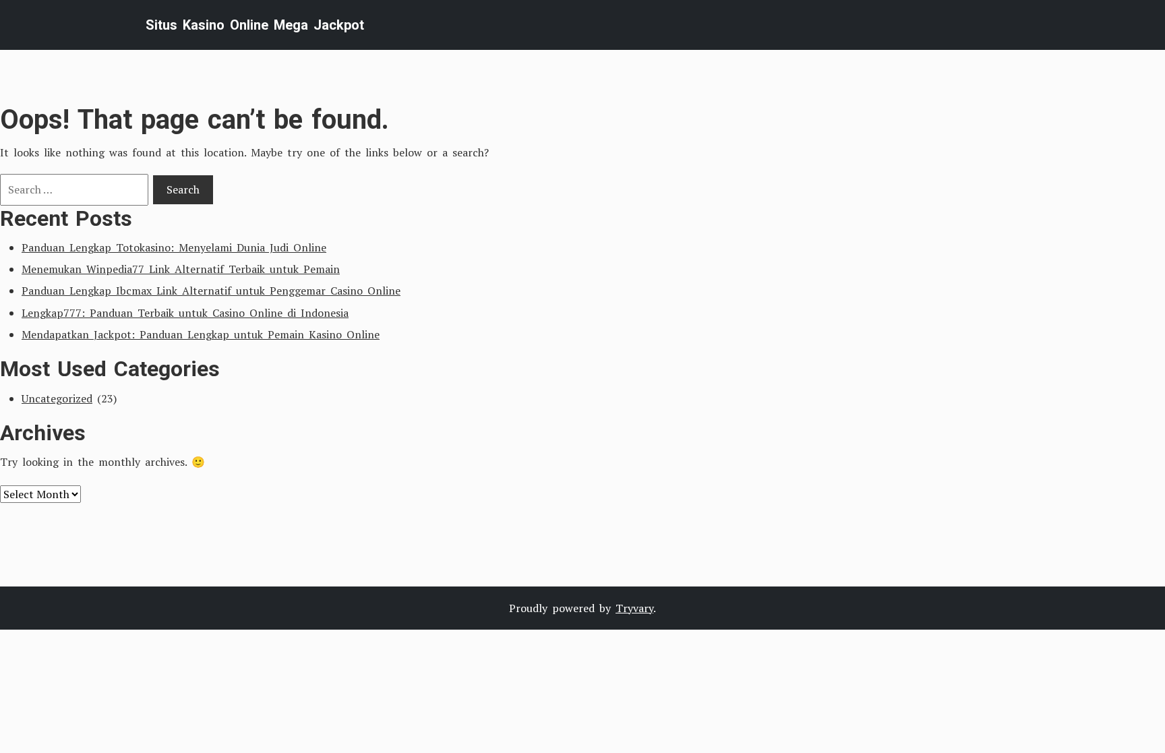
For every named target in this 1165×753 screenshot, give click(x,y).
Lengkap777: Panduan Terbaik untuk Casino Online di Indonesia (185, 312)
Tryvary (634, 608)
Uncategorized (57, 398)
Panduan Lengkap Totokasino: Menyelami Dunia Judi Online (174, 247)
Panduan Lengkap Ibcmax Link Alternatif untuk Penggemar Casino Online (211, 290)
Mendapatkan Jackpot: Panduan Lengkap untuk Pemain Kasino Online (201, 334)
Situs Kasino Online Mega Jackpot (255, 25)
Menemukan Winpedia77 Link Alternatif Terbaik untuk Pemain (181, 269)
